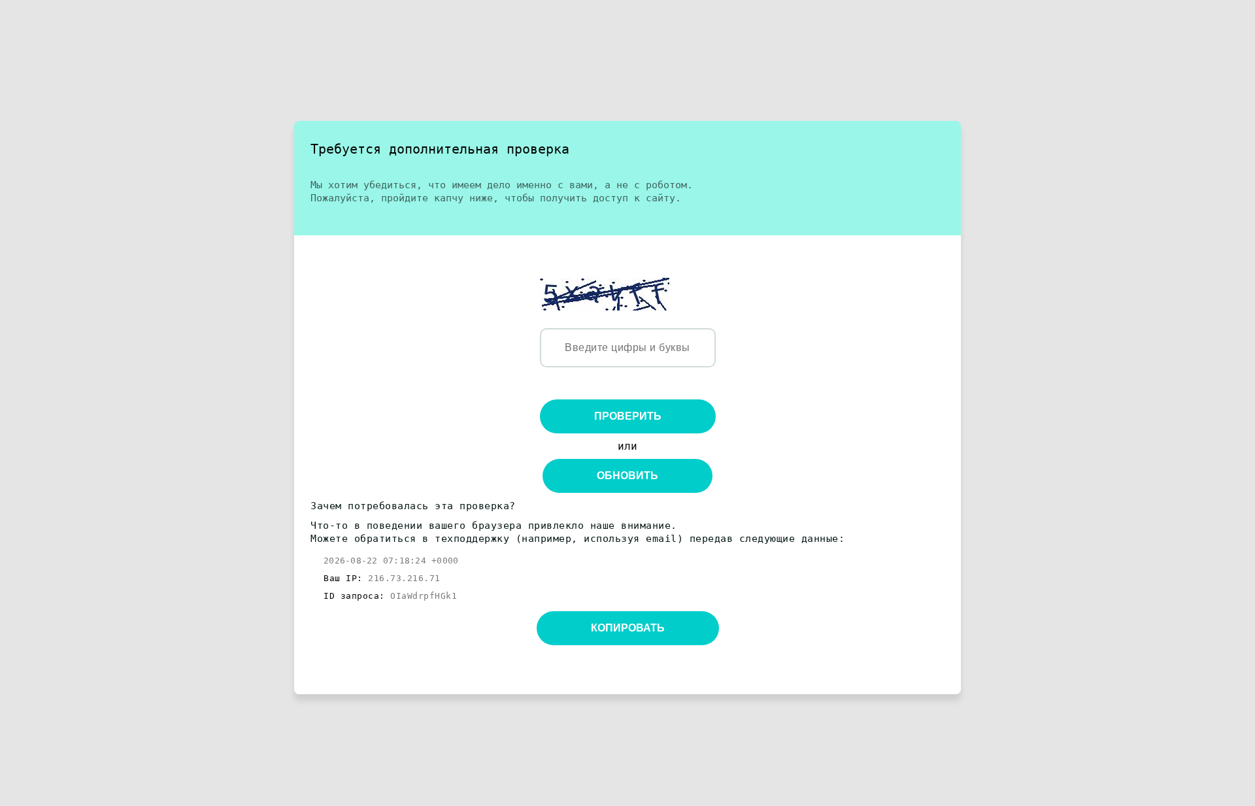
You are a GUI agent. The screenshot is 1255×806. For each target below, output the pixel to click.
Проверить (627, 416)
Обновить (627, 475)
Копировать (628, 627)
